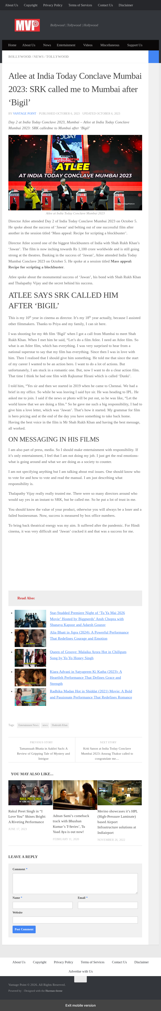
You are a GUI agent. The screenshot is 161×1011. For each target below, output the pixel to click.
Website (17, 912)
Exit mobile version (80, 1005)
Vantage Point (24, 113)
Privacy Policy (52, 5)
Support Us (134, 45)
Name (17, 897)
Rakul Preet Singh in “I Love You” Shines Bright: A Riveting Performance (27, 816)
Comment (20, 869)
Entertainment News (28, 725)
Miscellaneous (109, 45)
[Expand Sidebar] (153, 56)
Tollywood (57, 56)
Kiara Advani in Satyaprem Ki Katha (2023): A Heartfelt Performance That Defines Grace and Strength (86, 678)
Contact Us (105, 5)
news (45, 725)
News (47, 45)
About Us (11, 5)
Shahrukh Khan (60, 725)
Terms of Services (80, 5)
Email (83, 897)
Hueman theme (53, 990)
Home (12, 45)
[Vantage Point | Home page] (27, 25)
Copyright (30, 5)
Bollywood (19, 56)
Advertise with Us (81, 971)
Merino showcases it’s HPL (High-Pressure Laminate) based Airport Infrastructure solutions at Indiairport (117, 822)
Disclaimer (126, 5)
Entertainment (66, 45)
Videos (87, 45)
